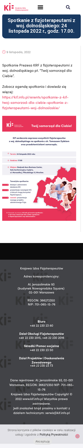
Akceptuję (42, 441)
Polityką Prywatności (54, 434)
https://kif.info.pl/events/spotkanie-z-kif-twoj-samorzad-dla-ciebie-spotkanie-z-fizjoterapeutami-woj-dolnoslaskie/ (35, 102)
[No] (77, 436)
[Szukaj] (68, 7)
